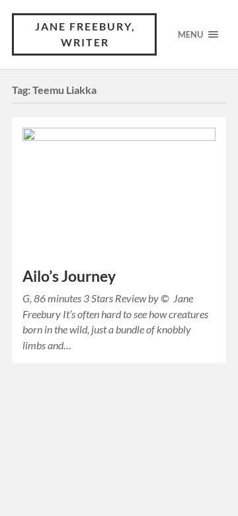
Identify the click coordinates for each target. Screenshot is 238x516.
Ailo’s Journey (69, 276)
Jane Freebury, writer (85, 34)
